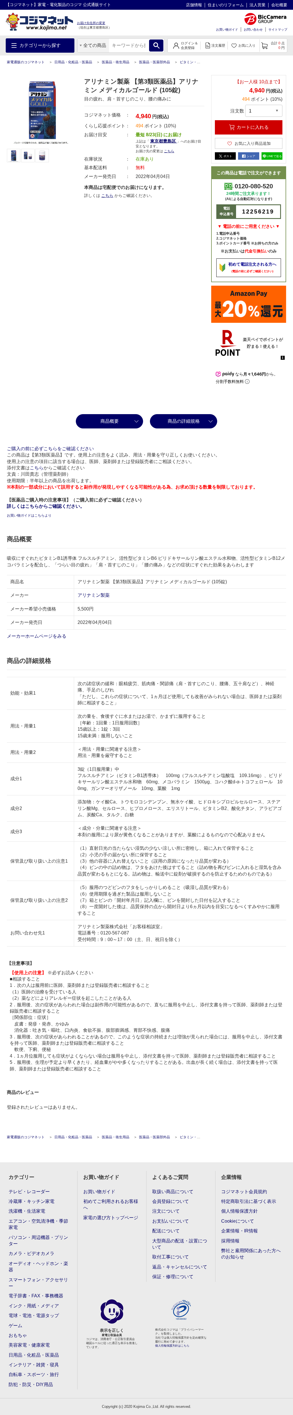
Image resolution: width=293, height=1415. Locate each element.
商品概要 (109, 421)
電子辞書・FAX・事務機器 (36, 1295)
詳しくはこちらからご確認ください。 (46, 506)
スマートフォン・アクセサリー (38, 1282)
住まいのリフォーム (226, 5)
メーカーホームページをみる (37, 636)
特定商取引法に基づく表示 (248, 1201)
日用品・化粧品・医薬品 (73, 62)
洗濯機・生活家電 (27, 1211)
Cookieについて (237, 1221)
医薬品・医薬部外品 (154, 62)
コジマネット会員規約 (244, 1191)
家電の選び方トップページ (110, 1217)
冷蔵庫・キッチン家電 (31, 1201)
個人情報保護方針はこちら (172, 1345)
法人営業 (258, 5)
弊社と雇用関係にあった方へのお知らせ (251, 1253)
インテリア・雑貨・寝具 (34, 1364)
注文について (166, 1211)
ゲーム (15, 1325)
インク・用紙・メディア (34, 1305)
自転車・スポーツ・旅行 (34, 1374)
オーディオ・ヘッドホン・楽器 (38, 1266)
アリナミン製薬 (94, 595)
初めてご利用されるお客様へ (110, 1204)
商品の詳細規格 (184, 421)
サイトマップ (277, 29)
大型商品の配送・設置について (179, 1244)
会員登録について (170, 1201)
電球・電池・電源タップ (34, 1315)
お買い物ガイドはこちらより (29, 515)
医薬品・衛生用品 (115, 62)
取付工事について (170, 1256)
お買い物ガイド (227, 29)
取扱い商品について (172, 1191)
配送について (166, 1230)
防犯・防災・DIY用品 (31, 1384)
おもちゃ (18, 1335)
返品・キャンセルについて (179, 1266)
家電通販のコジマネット (26, 62)
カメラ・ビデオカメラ (31, 1253)
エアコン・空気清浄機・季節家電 (38, 1224)
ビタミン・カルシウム (197, 62)
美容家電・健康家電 (29, 1345)
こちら (107, 195)
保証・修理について (172, 1276)
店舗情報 (194, 5)
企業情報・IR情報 (239, 1230)
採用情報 (230, 1240)
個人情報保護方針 (239, 1211)
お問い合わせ (253, 29)
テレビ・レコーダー (29, 1191)
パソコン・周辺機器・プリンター (38, 1240)
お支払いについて (170, 1221)
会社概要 (279, 5)
